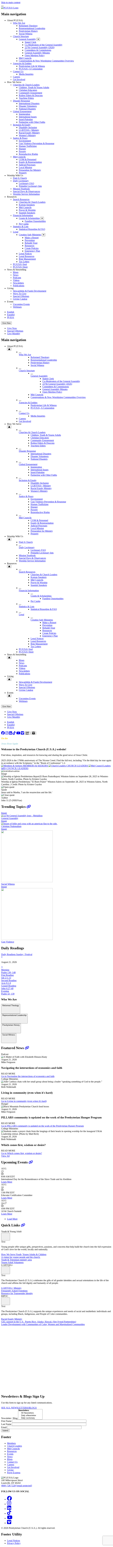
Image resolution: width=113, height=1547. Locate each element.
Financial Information (23, 215)
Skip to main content (10, 2)
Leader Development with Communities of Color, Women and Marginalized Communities (43, 1324)
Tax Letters (24, 261)
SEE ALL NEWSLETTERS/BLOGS (19, 1407)
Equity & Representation (30, 162)
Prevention (30, 240)
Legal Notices (25, 253)
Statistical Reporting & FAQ (32, 229)
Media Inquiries (26, 74)
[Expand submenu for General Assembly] (38, 39)
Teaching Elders (26, 98)
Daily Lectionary (21, 180)
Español (11, 314)
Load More (12, 1219)
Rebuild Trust (31, 243)
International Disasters (29, 103)
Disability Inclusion (28, 127)
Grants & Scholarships (29, 218)
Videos (16, 280)
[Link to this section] (28, 807)
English (10, 312)
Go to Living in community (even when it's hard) (24, 1101)
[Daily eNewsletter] (30, 1415)
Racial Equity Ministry (29, 133)
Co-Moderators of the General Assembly (43, 45)
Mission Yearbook (21, 188)
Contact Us (18, 71)
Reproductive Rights (28, 154)
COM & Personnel (27, 159)
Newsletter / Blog (9, 1418)
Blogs (15, 272)
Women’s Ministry (27, 135)
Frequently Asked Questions (14, 1290)
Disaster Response (21, 101)
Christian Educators (28, 90)
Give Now (6, 323)
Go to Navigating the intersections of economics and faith (27, 1076)
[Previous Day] (2, 957)
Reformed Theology (28, 25)
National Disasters (27, 109)
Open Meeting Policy (35, 55)
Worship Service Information (26, 194)
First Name (6, 1421)
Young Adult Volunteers (12, 1262)
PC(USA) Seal (20, 264)
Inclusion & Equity (22, 125)
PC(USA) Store (20, 267)
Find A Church (20, 178)
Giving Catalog (20, 299)
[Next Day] (2, 967)
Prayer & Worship (27, 210)
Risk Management (27, 259)
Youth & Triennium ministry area (16, 1260)
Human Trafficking (28, 146)
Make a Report (32, 237)
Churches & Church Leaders (26, 85)
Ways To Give (19, 293)
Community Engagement (30, 93)
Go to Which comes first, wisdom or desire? (21, 1153)
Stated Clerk (30, 42)
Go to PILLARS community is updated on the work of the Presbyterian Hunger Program (42, 1126)
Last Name (6, 1424)
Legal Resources (26, 256)
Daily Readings (8, 954)
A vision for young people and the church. (20, 1257)
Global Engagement (22, 111)
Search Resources (21, 199)
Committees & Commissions (38, 50)
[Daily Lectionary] (30, 1418)
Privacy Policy (14, 1543)
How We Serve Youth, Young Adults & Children (23, 1254)
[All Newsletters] (30, 1413)
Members (11, 1443)
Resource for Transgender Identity (17, 1293)
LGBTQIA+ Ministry (29, 130)
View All (5, 1156)
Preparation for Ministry (30, 170)
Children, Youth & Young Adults (34, 87)
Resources (29, 245)
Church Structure (21, 36)
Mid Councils (25, 58)
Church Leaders (14, 1446)
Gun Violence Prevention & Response (36, 143)
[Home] (9, 8)
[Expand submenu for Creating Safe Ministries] (43, 234)
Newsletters (18, 283)
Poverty (22, 151)
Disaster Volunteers (28, 106)
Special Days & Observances (26, 191)
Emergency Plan (32, 251)
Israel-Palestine (26, 119)
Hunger (22, 149)
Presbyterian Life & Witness (32, 66)
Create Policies (32, 248)
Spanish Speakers (27, 212)
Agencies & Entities (22, 63)
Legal (15, 232)
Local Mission (25, 167)
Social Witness (25, 33)
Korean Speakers (27, 204)
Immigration (24, 114)
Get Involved (19, 79)
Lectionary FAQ (26, 183)
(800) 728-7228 (8, 1485)
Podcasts (17, 277)
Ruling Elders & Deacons (31, 95)
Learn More (6, 1182)
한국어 (10, 317)
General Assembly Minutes (37, 53)
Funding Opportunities (35, 221)
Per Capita (24, 224)
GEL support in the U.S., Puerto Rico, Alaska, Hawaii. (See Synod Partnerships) (38, 1321)
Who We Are (19, 23)
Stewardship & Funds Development (29, 291)
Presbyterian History (28, 31)
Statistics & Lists (20, 226)
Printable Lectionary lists (30, 186)
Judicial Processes (27, 164)
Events (10, 1454)
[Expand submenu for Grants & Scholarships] (42, 218)
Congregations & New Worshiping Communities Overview (46, 61)
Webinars (17, 307)
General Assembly (27, 39)
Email (4, 1427)
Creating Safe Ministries (30, 234)
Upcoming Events (21, 304)
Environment (25, 141)
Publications (18, 285)
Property (23, 172)
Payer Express (13, 1472)
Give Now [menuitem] (12, 328)
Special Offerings (21, 296)
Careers (16, 77)
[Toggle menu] (2, 5)
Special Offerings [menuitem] (15, 331)
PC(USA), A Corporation (31, 69)
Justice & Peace (20, 138)
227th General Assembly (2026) (39, 47)
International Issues (28, 117)
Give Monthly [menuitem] (13, 333)
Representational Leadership (32, 28)
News (15, 275)
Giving (10, 1470)
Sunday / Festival (24, 954)
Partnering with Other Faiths (32, 122)
